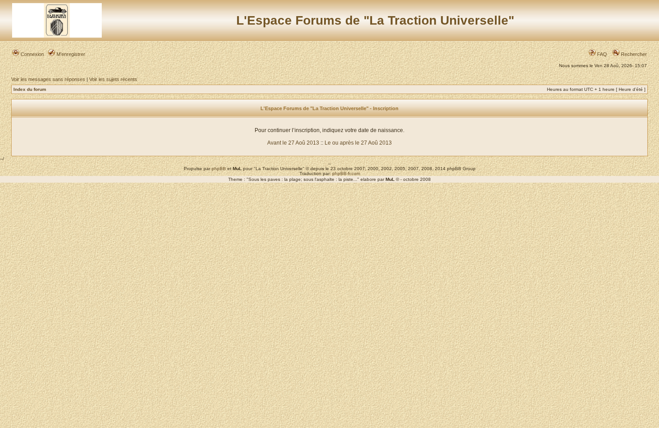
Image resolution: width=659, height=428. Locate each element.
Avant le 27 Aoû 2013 (293, 143)
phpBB (219, 168)
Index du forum (29, 89)
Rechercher (633, 54)
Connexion (31, 54)
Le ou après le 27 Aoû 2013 (358, 143)
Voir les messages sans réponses (48, 79)
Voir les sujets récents (113, 79)
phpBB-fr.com (346, 173)
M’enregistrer (70, 54)
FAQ (601, 54)
